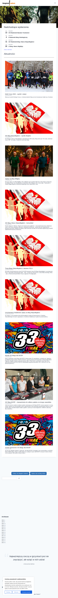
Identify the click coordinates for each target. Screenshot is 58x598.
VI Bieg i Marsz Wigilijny (15, 46)
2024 (3, 523)
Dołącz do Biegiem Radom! (20, 473)
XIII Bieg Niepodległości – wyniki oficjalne (18, 136)
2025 (3, 521)
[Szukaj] (19, 478)
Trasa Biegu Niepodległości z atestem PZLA (19, 268)
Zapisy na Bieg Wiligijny (12, 179)
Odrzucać (16, 592)
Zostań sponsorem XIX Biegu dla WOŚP (17, 447)
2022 (3, 527)
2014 (3, 540)
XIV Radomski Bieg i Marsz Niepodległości (21, 42)
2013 (3, 542)
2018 (3, 534)
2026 (3, 520)
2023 (3, 525)
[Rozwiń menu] (55, 3)
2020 (3, 530)
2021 (3, 528)
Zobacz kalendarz (8, 49)
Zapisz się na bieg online (38, 473)
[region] (18, 586)
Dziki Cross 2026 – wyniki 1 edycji (15, 94)
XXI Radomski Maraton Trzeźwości (18, 33)
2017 (3, 535)
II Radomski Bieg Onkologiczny (17, 37)
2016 (3, 537)
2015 (3, 539)
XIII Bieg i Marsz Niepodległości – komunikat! (19, 223)
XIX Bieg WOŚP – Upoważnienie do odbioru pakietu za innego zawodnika (28, 402)
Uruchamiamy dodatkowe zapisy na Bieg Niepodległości (22, 312)
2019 (3, 532)
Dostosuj (8, 592)
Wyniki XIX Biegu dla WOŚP (14, 355)
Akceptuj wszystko (26, 592)
